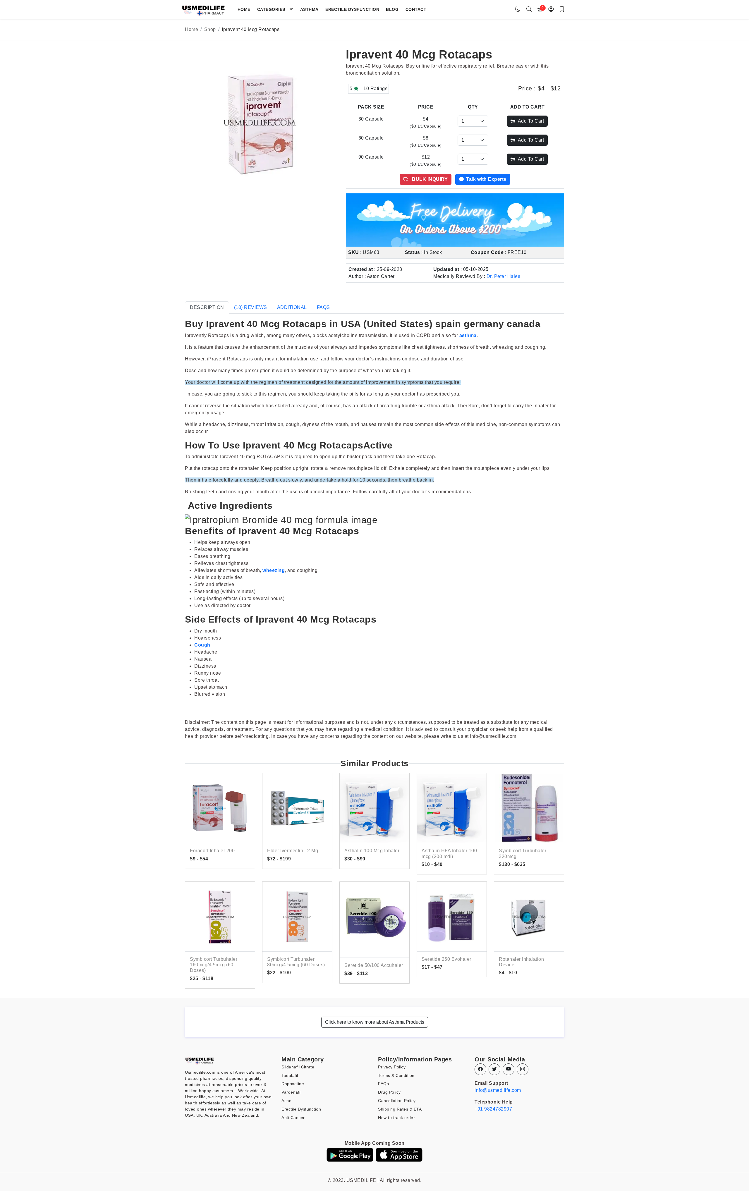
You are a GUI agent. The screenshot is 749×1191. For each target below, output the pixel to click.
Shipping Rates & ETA (400, 1109)
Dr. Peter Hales (503, 276)
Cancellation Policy (397, 1100)
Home (244, 9)
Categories (273, 9)
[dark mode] (518, 9)
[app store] (399, 1154)
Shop (210, 29)
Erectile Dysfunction (352, 9)
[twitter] (494, 1069)
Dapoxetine (292, 1083)
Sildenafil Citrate (297, 1067)
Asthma (309, 9)
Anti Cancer (293, 1117)
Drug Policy (389, 1092)
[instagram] (522, 1069)
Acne (286, 1100)
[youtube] (508, 1069)
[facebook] (480, 1069)
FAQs (383, 1083)
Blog (392, 9)
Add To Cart (531, 120)
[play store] (350, 1154)
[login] (551, 9)
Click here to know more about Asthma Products (374, 1022)
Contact (416, 9)
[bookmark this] (562, 9)
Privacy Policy (392, 1067)
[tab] (207, 307)
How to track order (396, 1117)
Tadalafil (289, 1075)
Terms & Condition (396, 1075)
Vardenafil (291, 1092)
